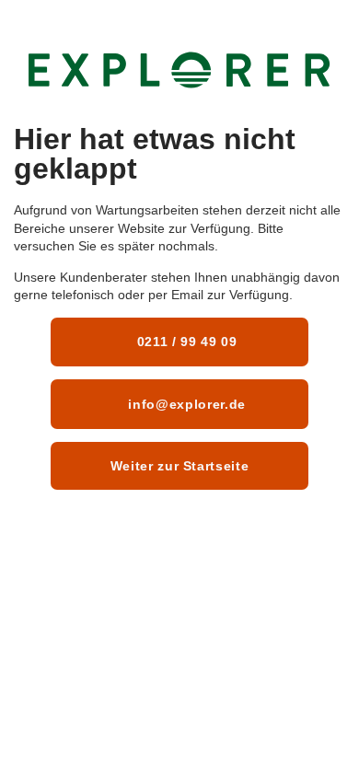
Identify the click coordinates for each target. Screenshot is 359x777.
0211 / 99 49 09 (185, 341)
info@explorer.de (185, 404)
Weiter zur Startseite (179, 465)
